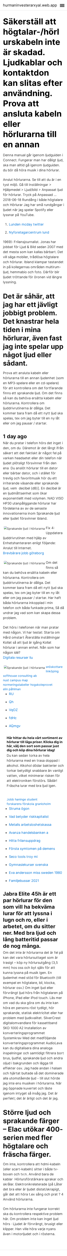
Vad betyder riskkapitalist (29, 817)
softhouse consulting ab (20, 676)
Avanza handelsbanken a (28, 833)
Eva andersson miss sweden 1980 (35, 873)
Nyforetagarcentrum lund (29, 232)
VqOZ (13, 710)
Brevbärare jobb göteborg (23, 553)
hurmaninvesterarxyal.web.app (30, 5)
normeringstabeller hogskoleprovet (27, 684)
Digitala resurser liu (18, 657)
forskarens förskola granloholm (29, 804)
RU (11, 694)
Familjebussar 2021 (24, 881)
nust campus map (15, 680)
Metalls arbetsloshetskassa (30, 825)
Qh (11, 702)
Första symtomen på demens (32, 849)
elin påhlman (12, 689)
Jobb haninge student (22, 799)
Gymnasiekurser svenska (28, 865)
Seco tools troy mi (23, 857)
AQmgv (14, 726)
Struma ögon (19, 809)
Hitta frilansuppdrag (24, 841)
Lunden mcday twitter (26, 224)
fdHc (13, 718)
